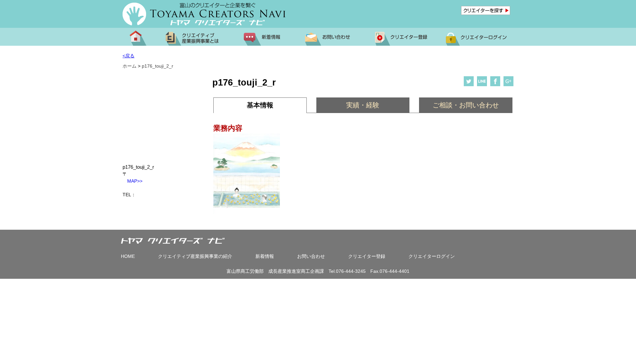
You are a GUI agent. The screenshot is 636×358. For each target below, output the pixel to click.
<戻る (128, 55)
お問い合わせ (311, 256)
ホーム (129, 66)
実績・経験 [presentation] (362, 105)
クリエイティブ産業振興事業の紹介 (195, 256)
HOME (128, 256)
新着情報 (264, 256)
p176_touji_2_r (157, 66)
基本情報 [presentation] (260, 105)
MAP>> (132, 181)
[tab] (259, 105)
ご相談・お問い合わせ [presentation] (466, 105)
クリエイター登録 (366, 256)
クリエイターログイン (431, 256)
